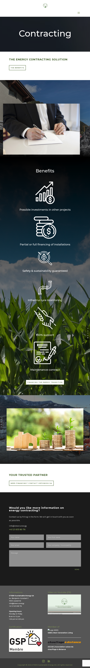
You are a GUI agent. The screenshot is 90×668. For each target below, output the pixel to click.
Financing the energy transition (45, 382)
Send (77, 569)
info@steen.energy (16, 603)
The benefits (17, 68)
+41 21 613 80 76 (17, 529)
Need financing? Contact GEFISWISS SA (31, 483)
